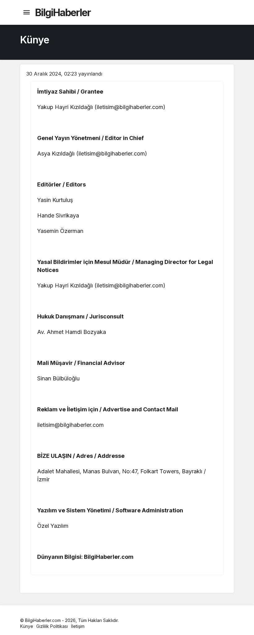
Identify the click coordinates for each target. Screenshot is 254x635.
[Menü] (26, 12)
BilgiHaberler (62, 13)
